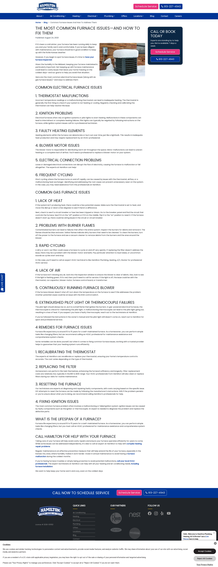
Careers (178, 16)
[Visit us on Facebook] (149, 514)
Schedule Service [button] (146, 6)
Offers (124, 16)
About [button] (39, 16)
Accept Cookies (204, 551)
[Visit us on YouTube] (169, 514)
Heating (76, 516)
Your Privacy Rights (205, 565)
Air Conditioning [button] (57, 16)
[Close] (215, 543)
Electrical (76, 520)
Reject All (205, 558)
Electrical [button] (92, 16)
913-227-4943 (172, 6)
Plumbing (76, 524)
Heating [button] (76, 16)
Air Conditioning (79, 512)
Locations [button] (138, 16)
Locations (77, 531)
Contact (164, 16)
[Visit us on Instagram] (156, 514)
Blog (152, 16)
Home (38, 22)
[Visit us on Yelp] (162, 514)
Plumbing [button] (108, 16)
